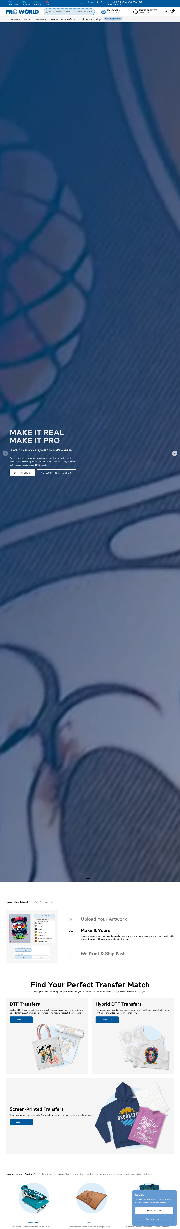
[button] (172, 11)
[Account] (166, 11)
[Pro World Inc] (22, 11)
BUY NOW (19, 473)
